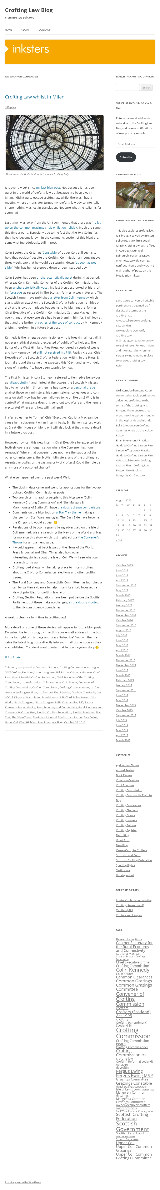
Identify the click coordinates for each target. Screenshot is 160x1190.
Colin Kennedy (52, 682)
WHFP (56, 722)
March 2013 (123, 740)
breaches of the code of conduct (57, 322)
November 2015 (126, 665)
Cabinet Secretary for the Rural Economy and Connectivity (134, 946)
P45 (81, 702)
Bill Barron (62, 672)
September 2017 (126, 585)
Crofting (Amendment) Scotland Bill (131, 1024)
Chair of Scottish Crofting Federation (130, 958)
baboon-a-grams (44, 672)
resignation (147, 1111)
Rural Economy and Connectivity (57, 707)
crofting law (46, 692)
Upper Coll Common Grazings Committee (134, 1156)
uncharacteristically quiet (54, 277)
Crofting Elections (127, 810)
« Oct (119, 540)
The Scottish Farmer (70, 717)
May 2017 (122, 590)
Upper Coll (11, 722)
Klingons (19, 697)
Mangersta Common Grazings (130, 1094)
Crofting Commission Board (132, 1042)
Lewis (137, 1089)
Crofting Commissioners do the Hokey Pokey (134, 430)
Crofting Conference (128, 805)
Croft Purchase (125, 785)
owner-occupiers (126, 1108)
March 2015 (123, 675)
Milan (76, 697)
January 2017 (124, 605)
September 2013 (126, 715)
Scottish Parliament (127, 1139)
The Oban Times (22, 717)
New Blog (122, 845)
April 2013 (122, 735)
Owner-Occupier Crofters (131, 850)
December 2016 (125, 610)
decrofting (123, 1067)
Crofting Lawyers (126, 820)
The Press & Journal (45, 717)
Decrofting (122, 835)
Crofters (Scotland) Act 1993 (133, 1013)
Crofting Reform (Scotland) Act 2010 (134, 1062)
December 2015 (125, 660)
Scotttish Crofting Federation (134, 860)
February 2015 (125, 680)
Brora (138, 939)
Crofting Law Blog (29, 10)
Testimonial (123, 870)
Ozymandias (70, 702)
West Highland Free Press (35, 722)
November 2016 (126, 615)
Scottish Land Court (128, 855)
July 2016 (121, 635)
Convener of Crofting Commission (130, 998)
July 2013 (121, 720)
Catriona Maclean (81, 672)
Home (8, 29)
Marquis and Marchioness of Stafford (49, 697)
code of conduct (32, 682)
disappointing (19, 382)
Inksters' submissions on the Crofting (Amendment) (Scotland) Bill (133, 905)
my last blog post (48, 187)
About (25, 29)
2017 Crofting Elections (19, 672)
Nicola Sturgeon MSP (48, 702)
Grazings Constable (83, 692)
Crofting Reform (126, 825)
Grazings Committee (132, 1079)
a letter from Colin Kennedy (69, 297)
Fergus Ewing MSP (134, 1075)
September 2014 (126, 690)
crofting (122, 1019)
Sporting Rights (125, 865)
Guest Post (123, 840)
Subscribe (126, 157)
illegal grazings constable (131, 1086)
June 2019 (122, 570)
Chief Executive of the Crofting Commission (133, 964)
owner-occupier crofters (133, 1105)
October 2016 (124, 620)
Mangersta (147, 1089)
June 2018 (122, 575)
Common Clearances (134, 976)
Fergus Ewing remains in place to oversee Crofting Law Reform (134, 360)
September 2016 (126, 625)
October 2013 (124, 710)
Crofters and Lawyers (129, 915)
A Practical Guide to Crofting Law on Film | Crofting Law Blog (133, 465)
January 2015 (124, 685)
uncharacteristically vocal (30, 287)
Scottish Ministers (83, 712)
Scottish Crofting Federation (53, 712)
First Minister (62, 692)
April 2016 (122, 650)
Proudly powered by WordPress (23, 1182)
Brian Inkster (13, 657)
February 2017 (125, 600)
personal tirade (84, 387)
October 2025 (124, 565)
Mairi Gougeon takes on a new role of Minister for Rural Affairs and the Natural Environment (135, 345)
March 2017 (123, 595)
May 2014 (122, 700)
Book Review (124, 775)
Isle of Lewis (124, 1089)
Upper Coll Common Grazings (134, 1148)
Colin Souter (69, 682)
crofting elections (26, 692)
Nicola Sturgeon (24, 702)
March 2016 (123, 655)
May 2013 (122, 730)
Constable (50, 252)
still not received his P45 (54, 352)
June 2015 (122, 670)
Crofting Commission (73, 667)
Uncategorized (125, 875)
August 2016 (123, 630)
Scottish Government (132, 1126)
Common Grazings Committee (134, 987)
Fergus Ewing (129, 1071)
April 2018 (122, 580)
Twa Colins (90, 717)
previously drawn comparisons (79, 507)
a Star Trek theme (68, 512)
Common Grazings (47, 667)
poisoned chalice (25, 707)
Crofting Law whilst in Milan (35, 96)
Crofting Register (126, 830)
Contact (44, 29)
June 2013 (122, 725)
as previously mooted (84, 602)
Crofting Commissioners (74, 687)
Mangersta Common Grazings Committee (130, 1100)
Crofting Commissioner (132, 1047)
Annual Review (125, 770)
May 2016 (122, 645)
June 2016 (122, 640)
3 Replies (10, 107)
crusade (16, 292)
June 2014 (122, 695)
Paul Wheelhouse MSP (128, 1111)
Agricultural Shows (127, 765)
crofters (122, 1008)
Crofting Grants (125, 815)
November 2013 (126, 705)
